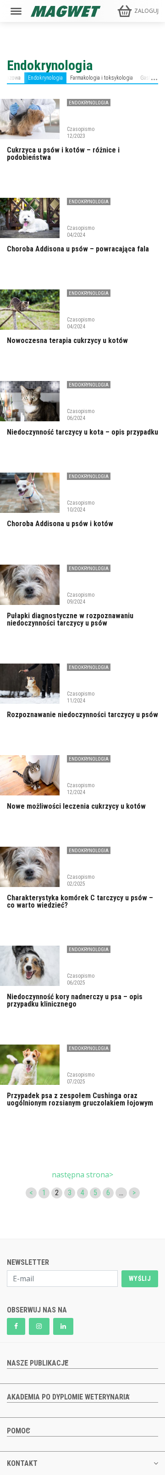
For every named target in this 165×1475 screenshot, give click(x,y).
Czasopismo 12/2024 (80, 788)
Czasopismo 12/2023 (80, 132)
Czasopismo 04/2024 (80, 231)
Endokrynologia (45, 78)
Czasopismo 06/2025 (80, 979)
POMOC (18, 1430)
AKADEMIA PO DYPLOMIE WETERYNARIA (68, 1397)
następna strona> (82, 1175)
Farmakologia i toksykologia (101, 78)
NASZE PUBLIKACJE (37, 1363)
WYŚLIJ (140, 1278)
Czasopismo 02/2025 (80, 880)
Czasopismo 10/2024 (80, 506)
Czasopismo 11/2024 (80, 697)
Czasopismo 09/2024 (80, 598)
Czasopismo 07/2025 (80, 1078)
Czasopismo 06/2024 (80, 414)
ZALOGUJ (146, 11)
